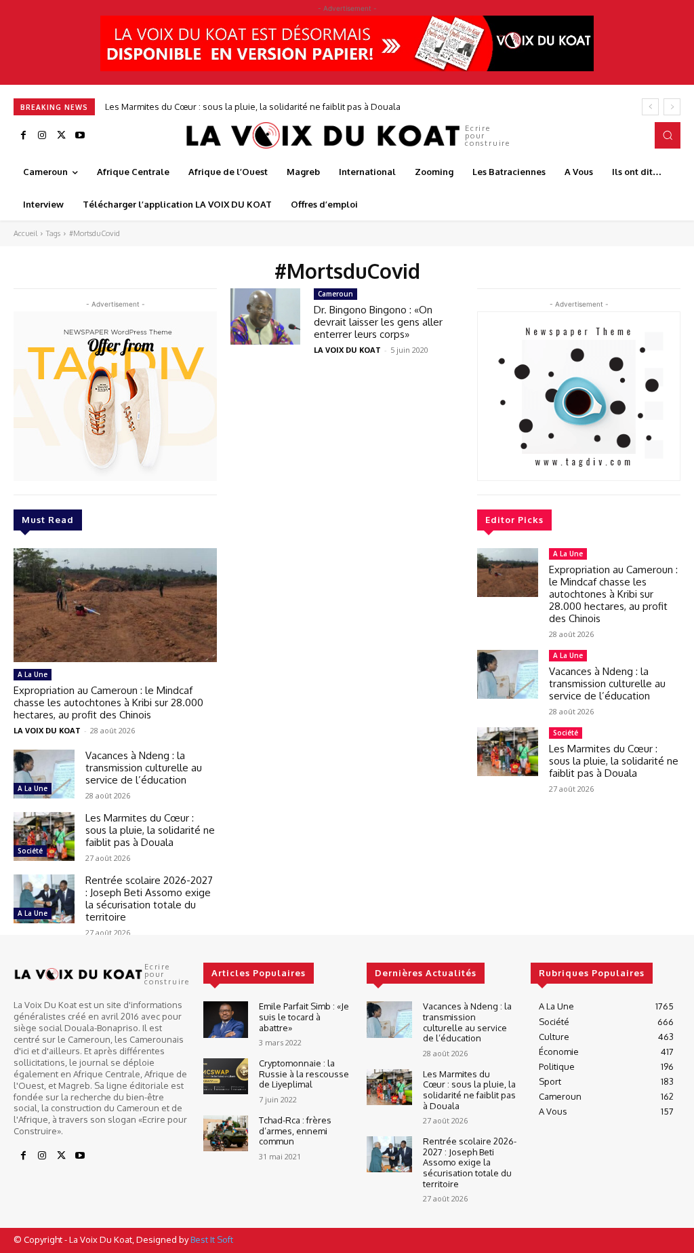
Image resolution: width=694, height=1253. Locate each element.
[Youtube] (79, 135)
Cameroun (335, 293)
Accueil (25, 233)
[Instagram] (42, 135)
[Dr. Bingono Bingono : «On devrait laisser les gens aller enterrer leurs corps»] (265, 316)
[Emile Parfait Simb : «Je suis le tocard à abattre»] (225, 1019)
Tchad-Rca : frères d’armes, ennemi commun (295, 1130)
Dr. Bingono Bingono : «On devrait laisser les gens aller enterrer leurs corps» (378, 322)
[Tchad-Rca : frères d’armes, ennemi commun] (225, 1133)
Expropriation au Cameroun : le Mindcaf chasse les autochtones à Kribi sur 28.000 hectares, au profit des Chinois (108, 702)
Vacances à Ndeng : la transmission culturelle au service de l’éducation (143, 767)
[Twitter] (61, 135)
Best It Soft (211, 1239)
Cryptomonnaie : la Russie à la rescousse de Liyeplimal (304, 1074)
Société (30, 850)
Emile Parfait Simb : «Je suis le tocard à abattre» (304, 1017)
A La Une (32, 674)
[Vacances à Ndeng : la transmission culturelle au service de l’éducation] (44, 774)
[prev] (650, 106)
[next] (672, 106)
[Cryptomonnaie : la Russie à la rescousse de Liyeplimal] (225, 1076)
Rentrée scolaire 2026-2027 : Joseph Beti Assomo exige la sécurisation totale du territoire (149, 898)
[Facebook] (23, 135)
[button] (667, 135)
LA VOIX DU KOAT (47, 730)
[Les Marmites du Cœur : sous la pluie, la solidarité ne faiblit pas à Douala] (44, 836)
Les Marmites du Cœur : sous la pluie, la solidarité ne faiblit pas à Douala (253, 106)
